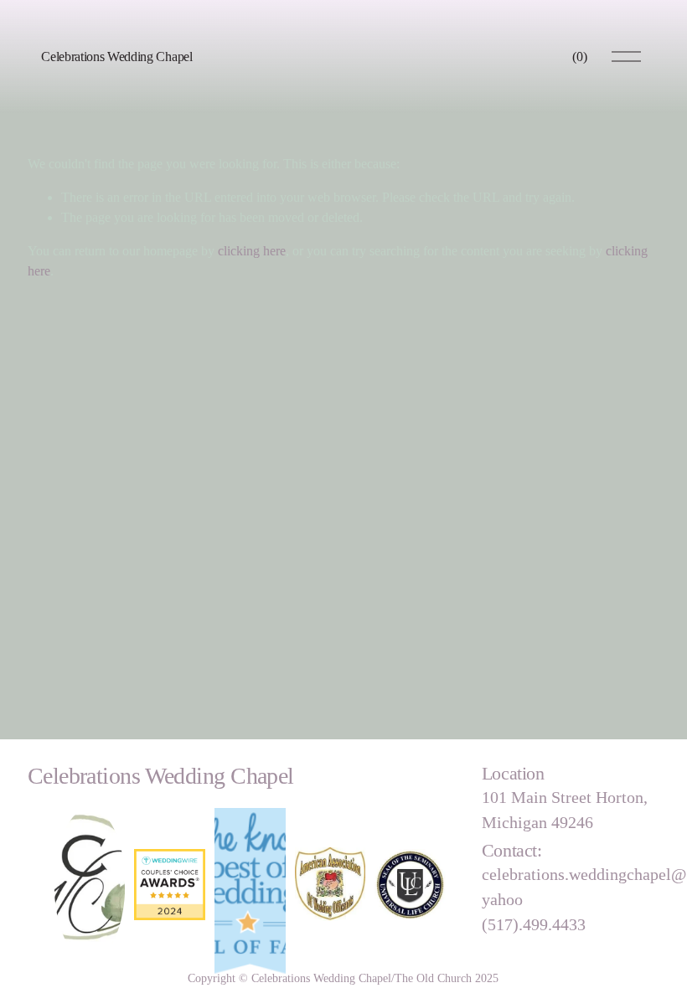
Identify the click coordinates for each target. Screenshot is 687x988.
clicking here (252, 251)
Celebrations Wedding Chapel (116, 56)
